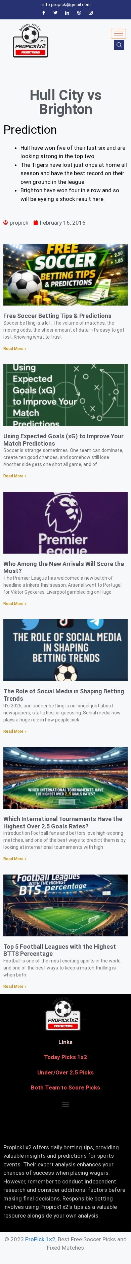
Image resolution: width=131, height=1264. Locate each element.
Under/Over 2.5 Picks (65, 1072)
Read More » (15, 348)
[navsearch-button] (119, 45)
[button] (65, 1104)
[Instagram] (91, 13)
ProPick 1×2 (40, 1239)
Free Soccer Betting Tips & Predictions (57, 315)
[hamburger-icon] (118, 33)
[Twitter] (55, 13)
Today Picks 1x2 (65, 1057)
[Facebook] (44, 13)
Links (65, 1042)
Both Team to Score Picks (65, 1087)
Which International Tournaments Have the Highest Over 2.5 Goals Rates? (62, 822)
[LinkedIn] (67, 13)
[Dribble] (79, 13)
